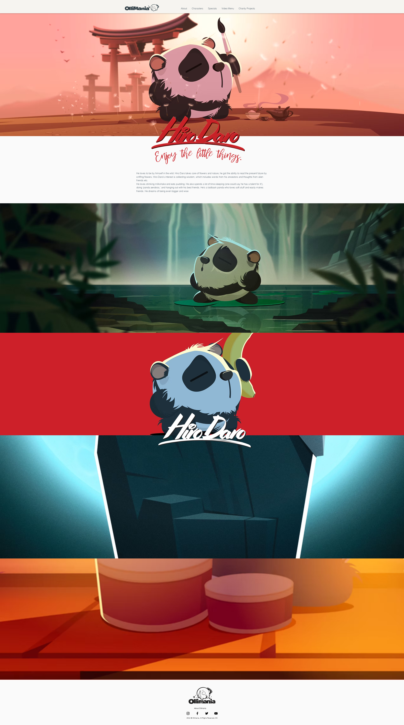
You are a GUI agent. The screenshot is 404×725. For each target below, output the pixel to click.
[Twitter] (207, 713)
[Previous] (20, 384)
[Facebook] (197, 713)
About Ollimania (200, 708)
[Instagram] (188, 713)
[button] (183, 8)
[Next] (383, 384)
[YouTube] (216, 713)
